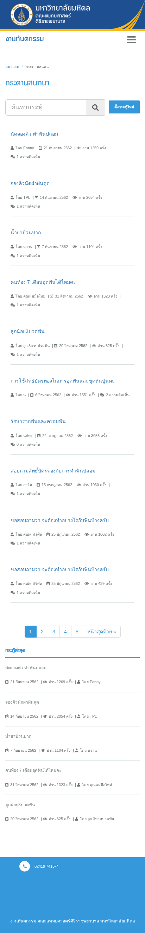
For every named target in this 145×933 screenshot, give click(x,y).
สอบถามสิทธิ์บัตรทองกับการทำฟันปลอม (53, 471)
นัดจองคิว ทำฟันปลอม (34, 134)
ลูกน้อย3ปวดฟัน (28, 331)
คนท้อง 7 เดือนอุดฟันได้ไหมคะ (43, 282)
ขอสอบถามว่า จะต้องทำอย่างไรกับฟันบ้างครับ (60, 520)
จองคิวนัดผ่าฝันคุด (30, 183)
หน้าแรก (12, 66)
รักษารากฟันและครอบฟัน (38, 421)
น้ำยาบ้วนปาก (26, 232)
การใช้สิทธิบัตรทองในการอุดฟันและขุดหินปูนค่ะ (63, 381)
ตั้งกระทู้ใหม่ (124, 107)
